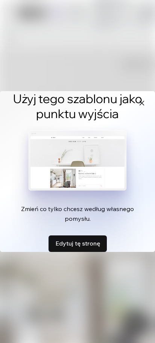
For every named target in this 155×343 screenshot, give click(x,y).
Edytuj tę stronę (77, 243)
